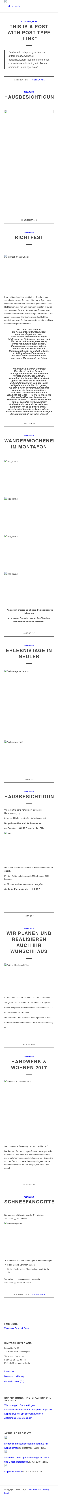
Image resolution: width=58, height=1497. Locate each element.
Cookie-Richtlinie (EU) (14, 1381)
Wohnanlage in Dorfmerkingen (19, 1405)
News (34, 21)
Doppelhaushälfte (13, 1471)
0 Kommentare (38, 80)
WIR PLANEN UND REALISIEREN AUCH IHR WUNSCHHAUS (29, 942)
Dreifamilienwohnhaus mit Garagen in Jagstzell (28, 1409)
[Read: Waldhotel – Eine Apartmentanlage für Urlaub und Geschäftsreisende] (7, 1451)
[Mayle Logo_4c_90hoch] (24, 6)
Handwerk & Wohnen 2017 (29, 1064)
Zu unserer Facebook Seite (16, 1328)
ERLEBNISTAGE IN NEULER (29, 653)
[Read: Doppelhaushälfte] (7, 1465)
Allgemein (26, 21)
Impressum (9, 1371)
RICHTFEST (29, 237)
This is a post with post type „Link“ (29, 32)
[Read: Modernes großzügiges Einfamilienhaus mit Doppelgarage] (7, 1438)
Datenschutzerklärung (14, 1376)
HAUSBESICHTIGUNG (31, 96)
